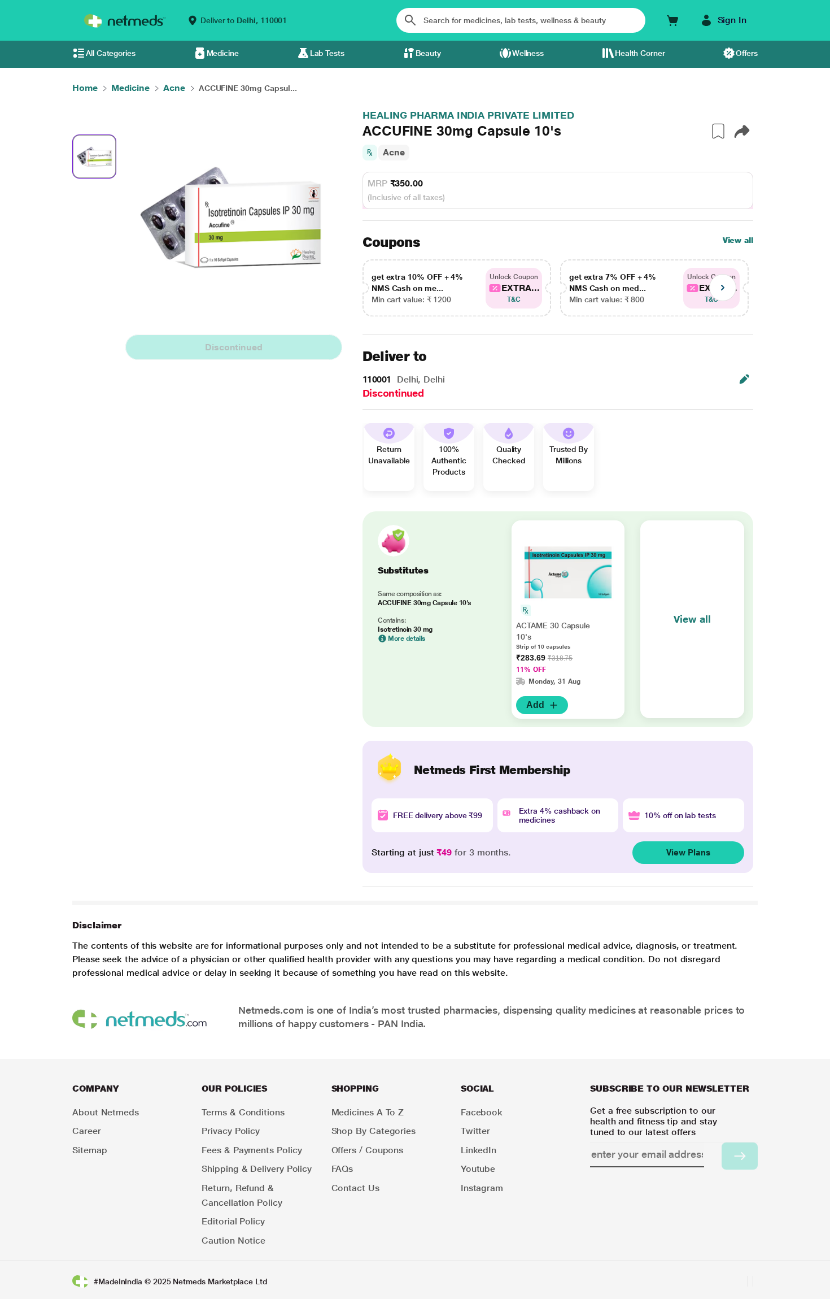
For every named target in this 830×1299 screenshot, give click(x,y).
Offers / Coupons (367, 1150)
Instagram (482, 1188)
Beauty (429, 53)
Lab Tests (327, 53)
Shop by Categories (373, 1131)
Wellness (528, 53)
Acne (394, 152)
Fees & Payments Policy (252, 1150)
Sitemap (89, 1150)
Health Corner (640, 53)
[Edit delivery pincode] (744, 379)
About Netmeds (105, 1112)
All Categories (111, 53)
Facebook (482, 1112)
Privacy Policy (231, 1131)
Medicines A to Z (367, 1112)
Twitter (475, 1131)
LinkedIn (478, 1150)
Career (86, 1131)
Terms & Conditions (243, 1112)
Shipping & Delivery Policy (257, 1168)
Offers (747, 53)
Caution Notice (233, 1240)
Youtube (478, 1168)
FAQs (342, 1168)
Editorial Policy (233, 1221)
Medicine (223, 53)
